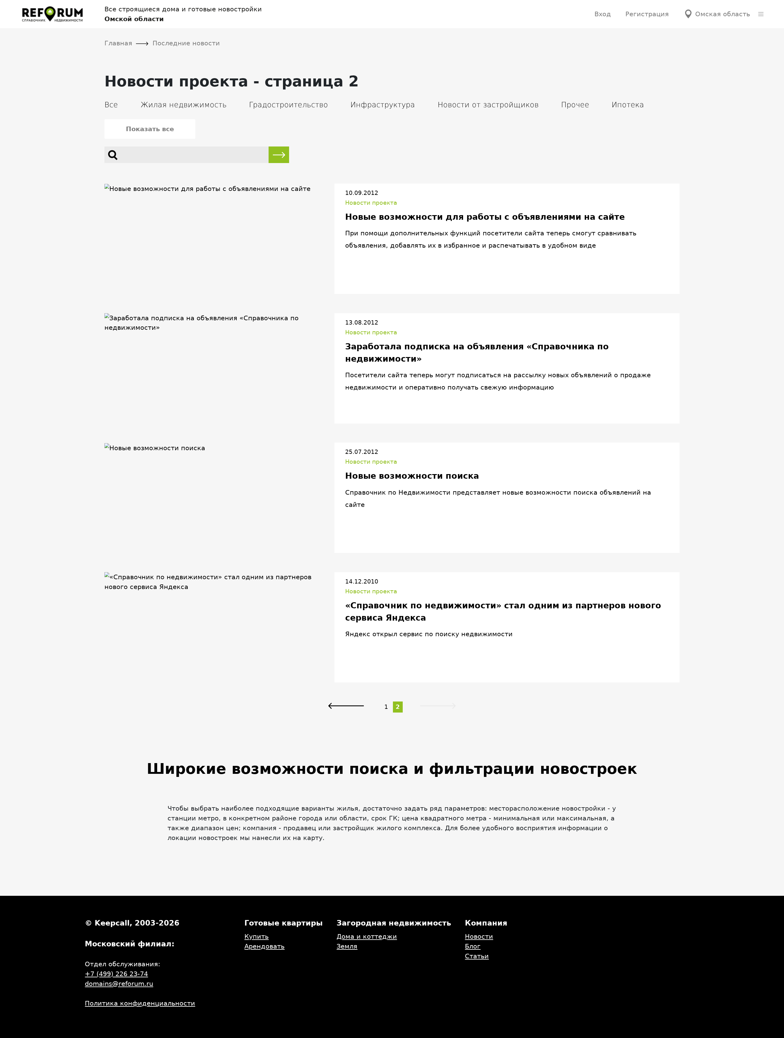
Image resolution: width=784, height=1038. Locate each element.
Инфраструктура (382, 105)
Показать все (150, 129)
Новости (479, 936)
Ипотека (628, 105)
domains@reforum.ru (119, 983)
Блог (473, 946)
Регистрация (647, 14)
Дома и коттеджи (367, 936)
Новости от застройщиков (488, 105)
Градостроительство (288, 105)
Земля (347, 946)
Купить (256, 936)
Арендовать (264, 946)
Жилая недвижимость (184, 105)
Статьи (477, 956)
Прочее (575, 105)
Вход (602, 14)
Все (111, 105)
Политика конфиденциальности (140, 1003)
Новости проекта (371, 203)
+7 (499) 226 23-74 (116, 974)
